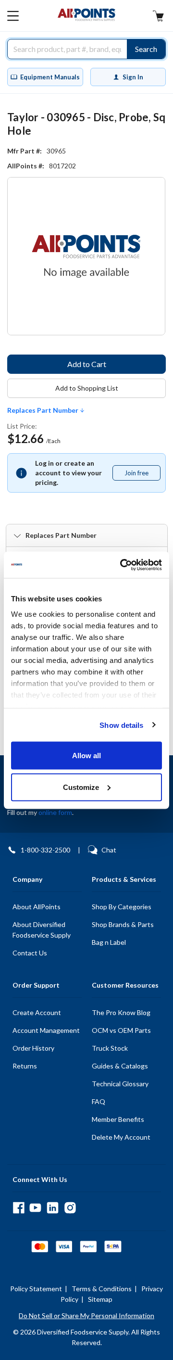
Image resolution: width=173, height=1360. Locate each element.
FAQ (98, 1101)
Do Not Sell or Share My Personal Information (86, 1315)
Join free (142, 475)
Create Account (36, 1012)
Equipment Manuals (50, 77)
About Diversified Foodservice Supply (41, 929)
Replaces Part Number (43, 410)
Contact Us (29, 953)
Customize (81, 787)
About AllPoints (36, 906)
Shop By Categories (121, 906)
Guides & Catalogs (120, 1066)
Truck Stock (110, 1048)
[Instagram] (70, 1208)
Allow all (86, 755)
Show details (121, 725)
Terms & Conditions (102, 1288)
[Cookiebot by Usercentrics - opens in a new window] (122, 565)
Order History (33, 1048)
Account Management (46, 1030)
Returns (24, 1066)
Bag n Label (109, 942)
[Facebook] (18, 1208)
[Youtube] (35, 1208)
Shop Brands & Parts (123, 924)
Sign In (133, 77)
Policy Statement (36, 1288)
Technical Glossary (120, 1084)
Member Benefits (118, 1119)
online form (55, 812)
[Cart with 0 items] (158, 17)
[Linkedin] (53, 1208)
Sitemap (100, 1299)
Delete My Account (121, 1137)
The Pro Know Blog (121, 1012)
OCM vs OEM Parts (121, 1030)
